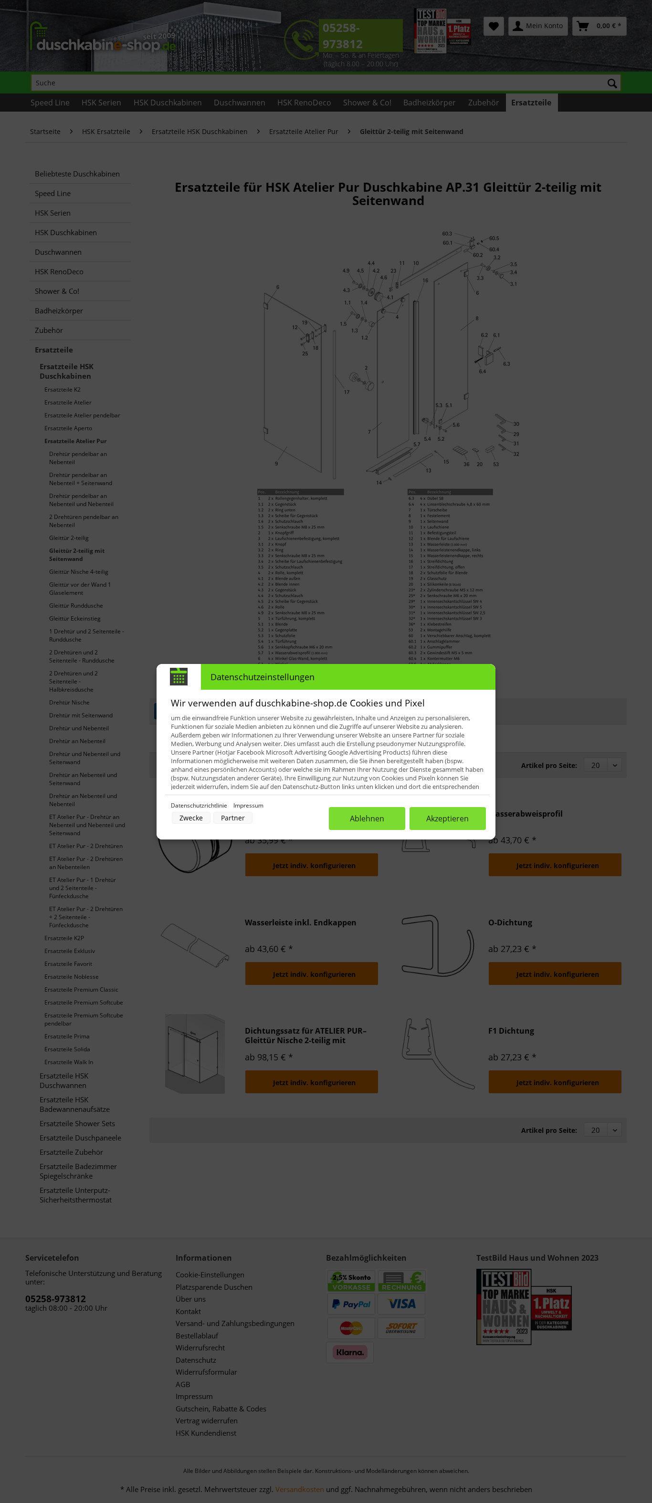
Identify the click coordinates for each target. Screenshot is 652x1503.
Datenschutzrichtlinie (200, 805)
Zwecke (191, 817)
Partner (233, 817)
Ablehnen (367, 818)
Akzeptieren (447, 818)
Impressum (248, 805)
